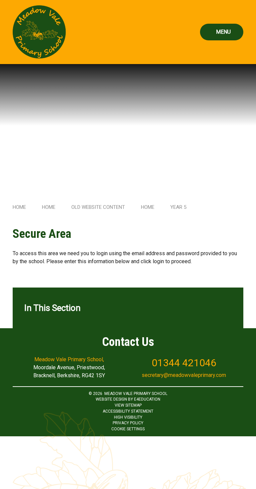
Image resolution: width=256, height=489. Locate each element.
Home (19, 207)
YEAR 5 (178, 207)
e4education (147, 399)
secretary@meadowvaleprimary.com (184, 375)
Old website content (98, 207)
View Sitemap (128, 405)
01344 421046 (184, 363)
